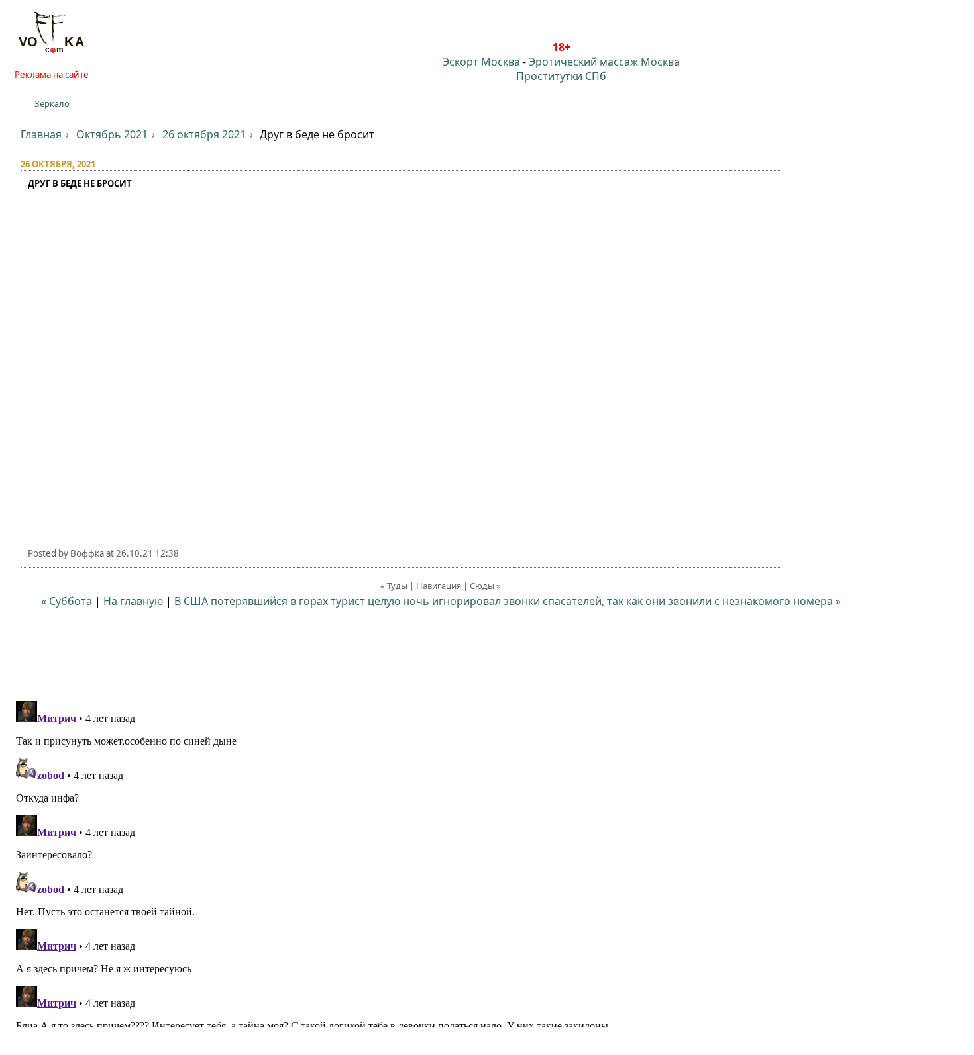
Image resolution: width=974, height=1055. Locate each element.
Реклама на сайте (52, 75)
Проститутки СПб (561, 76)
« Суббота (66, 601)
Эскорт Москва (481, 61)
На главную (133, 601)
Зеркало (52, 103)
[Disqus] (487, 861)
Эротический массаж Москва (604, 61)
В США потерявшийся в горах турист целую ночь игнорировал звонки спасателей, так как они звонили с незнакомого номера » (507, 601)
